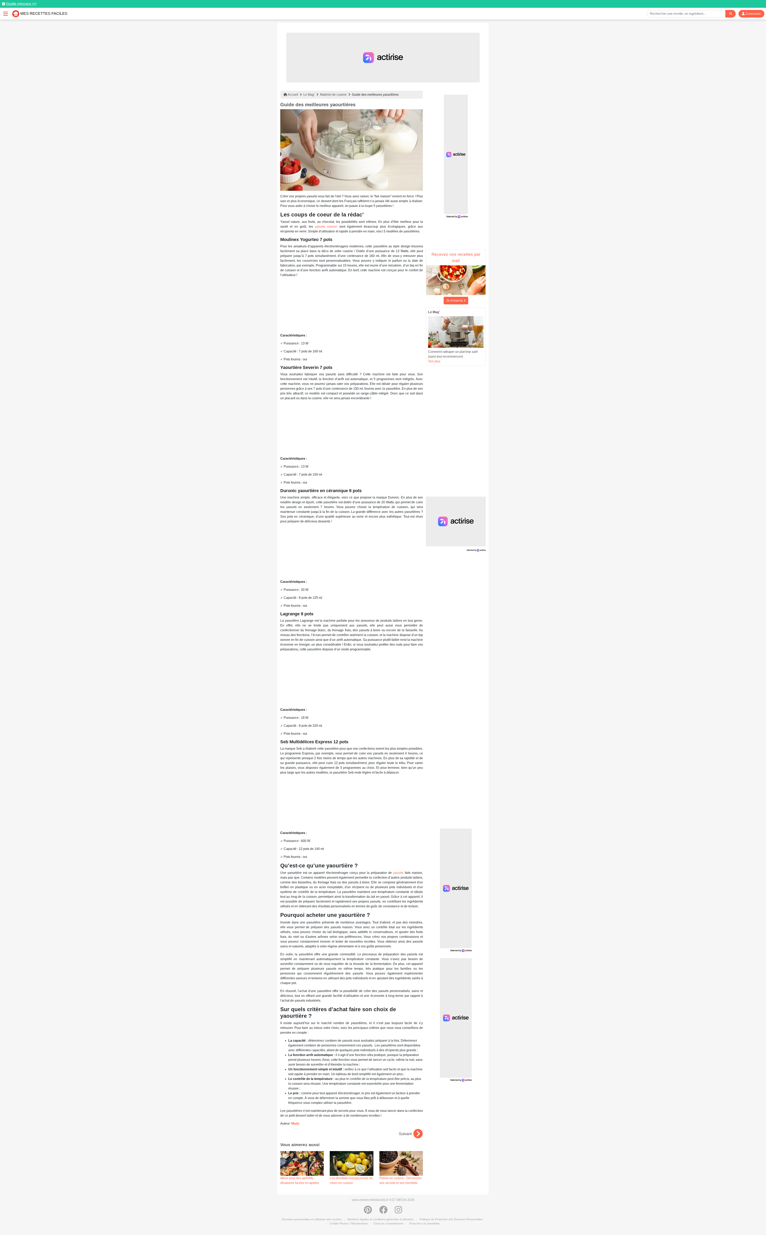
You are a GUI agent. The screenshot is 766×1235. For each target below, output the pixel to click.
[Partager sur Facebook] (383, 1211)
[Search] (730, 13)
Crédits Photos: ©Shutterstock (349, 1223)
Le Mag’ (309, 94)
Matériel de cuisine (333, 94)
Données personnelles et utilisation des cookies (312, 1219)
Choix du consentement (388, 1223)
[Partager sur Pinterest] (368, 1211)
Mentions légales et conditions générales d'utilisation (380, 1219)
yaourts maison (326, 226)
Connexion (753, 13)
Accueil (292, 94)
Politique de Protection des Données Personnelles (451, 1219)
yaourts (398, 872)
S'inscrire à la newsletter (424, 1223)
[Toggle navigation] (5, 14)
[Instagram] (398, 1211)
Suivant (405, 1134)
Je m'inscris (455, 300)
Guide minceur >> (21, 4)
